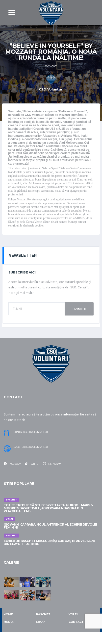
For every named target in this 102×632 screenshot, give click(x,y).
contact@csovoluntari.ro (31, 432)
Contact (76, 622)
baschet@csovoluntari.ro (31, 447)
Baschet (43, 614)
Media (8, 622)
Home (8, 614)
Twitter (34, 463)
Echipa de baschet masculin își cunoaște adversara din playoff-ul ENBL (49, 542)
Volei (73, 614)
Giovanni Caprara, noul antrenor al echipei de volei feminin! (50, 526)
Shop (40, 622)
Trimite (79, 309)
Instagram (54, 463)
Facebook (14, 463)
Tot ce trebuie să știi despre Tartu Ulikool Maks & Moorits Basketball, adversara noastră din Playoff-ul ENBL (48, 508)
